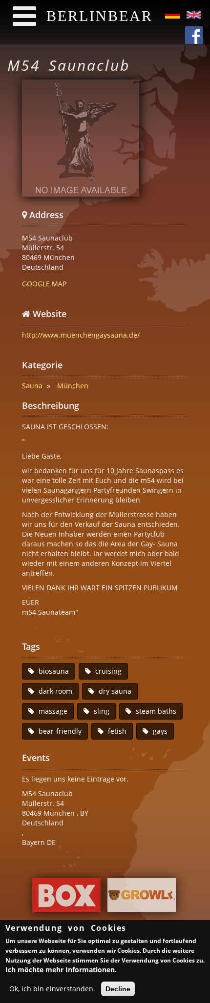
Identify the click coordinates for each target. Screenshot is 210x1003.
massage (53, 711)
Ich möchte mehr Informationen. (61, 969)
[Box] (66, 898)
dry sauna (115, 691)
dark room (55, 691)
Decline (117, 989)
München (72, 385)
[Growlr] (141, 898)
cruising (108, 671)
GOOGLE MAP (44, 283)
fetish (117, 731)
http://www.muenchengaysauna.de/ (81, 335)
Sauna (32, 385)
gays (160, 731)
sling (101, 711)
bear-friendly (60, 731)
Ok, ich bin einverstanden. (52, 988)
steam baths (156, 711)
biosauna (54, 671)
